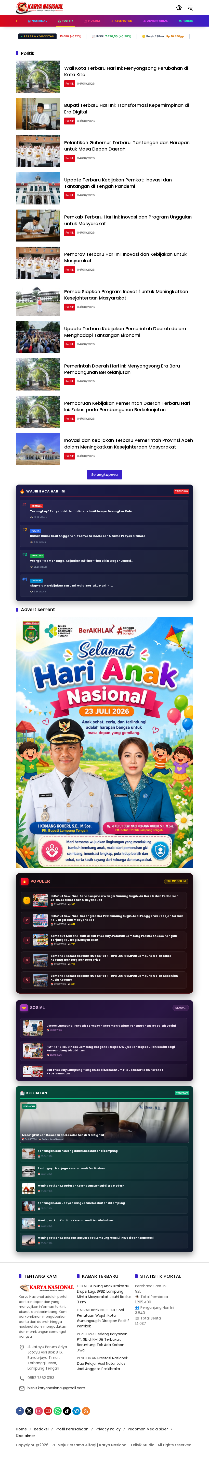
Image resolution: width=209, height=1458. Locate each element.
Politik (70, 84)
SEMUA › (180, 1007)
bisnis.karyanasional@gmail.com (56, 1388)
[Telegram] (76, 1411)
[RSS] (86, 1411)
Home (21, 1429)
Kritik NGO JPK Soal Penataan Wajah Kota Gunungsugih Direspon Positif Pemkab (103, 1318)
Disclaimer (25, 1435)
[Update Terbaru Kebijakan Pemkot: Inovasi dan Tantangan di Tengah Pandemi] (38, 188)
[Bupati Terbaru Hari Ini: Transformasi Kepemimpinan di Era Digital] (38, 114)
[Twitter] (29, 1411)
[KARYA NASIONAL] (39, 7)
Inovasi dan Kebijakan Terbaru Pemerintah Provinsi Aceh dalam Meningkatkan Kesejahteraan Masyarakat (128, 443)
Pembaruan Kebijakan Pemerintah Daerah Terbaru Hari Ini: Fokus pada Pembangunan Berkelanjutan (127, 406)
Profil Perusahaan (72, 1429)
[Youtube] (48, 1411)
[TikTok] (67, 1411)
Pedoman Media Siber (148, 1429)
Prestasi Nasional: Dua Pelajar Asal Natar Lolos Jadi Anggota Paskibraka (102, 1363)
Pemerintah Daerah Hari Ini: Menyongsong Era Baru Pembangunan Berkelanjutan (122, 369)
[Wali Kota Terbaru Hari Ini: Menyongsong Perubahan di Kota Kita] (38, 77)
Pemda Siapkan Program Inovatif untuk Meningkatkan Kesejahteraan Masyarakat (126, 294)
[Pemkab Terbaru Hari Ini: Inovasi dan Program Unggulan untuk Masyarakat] (38, 226)
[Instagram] (39, 1411)
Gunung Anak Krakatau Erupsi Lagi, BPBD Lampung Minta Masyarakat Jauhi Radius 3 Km (104, 1294)
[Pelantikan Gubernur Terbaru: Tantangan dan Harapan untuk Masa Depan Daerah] (38, 151)
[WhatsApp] (58, 1411)
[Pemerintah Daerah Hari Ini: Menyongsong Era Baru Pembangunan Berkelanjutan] (38, 374)
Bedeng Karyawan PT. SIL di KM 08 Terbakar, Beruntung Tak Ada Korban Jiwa (102, 1342)
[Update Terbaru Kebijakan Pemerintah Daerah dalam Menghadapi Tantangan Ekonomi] (38, 337)
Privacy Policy (108, 1429)
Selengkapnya (104, 474)
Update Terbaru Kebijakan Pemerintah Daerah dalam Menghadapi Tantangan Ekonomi (125, 331)
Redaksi (41, 1429)
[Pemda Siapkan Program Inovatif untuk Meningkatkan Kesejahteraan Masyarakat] (38, 300)
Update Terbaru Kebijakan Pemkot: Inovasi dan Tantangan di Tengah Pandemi (118, 183)
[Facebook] (20, 1411)
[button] (179, 8)
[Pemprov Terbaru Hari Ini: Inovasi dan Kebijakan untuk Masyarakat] (38, 263)
